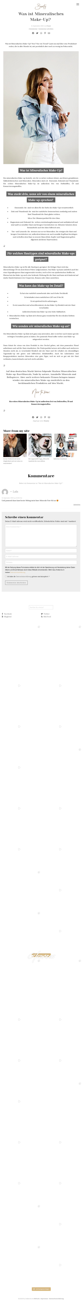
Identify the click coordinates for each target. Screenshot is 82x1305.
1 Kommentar (33, 29)
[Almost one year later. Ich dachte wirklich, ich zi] (61, 849)
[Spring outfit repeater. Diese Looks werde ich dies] (20, 931)
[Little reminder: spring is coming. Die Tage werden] (61, 685)
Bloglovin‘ (8, 617)
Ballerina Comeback (60, 459)
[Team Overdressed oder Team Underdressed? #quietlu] (20, 726)
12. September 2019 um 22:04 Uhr (12, 498)
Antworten (76, 504)
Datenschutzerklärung (17, 572)
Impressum (44, 1299)
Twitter (47, 614)
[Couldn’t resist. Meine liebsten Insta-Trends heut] (61, 767)
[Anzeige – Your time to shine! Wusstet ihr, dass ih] (20, 808)
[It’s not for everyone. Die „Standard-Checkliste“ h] (20, 685)
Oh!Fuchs (37, 1299)
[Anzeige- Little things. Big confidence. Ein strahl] (61, 890)
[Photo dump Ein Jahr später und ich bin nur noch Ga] (20, 644)
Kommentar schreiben (46, 29)
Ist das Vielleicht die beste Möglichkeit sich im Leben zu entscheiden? (12, 461)
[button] (77, 4)
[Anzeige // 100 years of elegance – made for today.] (61, 808)
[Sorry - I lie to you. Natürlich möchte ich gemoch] (61, 644)
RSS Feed (47, 617)
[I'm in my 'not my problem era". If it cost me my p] (20, 849)
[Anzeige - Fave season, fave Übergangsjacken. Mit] (20, 767)
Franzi (49, 26)
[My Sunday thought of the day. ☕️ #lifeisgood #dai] (61, 726)
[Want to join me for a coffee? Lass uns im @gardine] (20, 890)
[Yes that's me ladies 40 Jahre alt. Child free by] (61, 931)
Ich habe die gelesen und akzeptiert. (28, 577)
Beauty (41, 7)
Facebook (8, 614)
